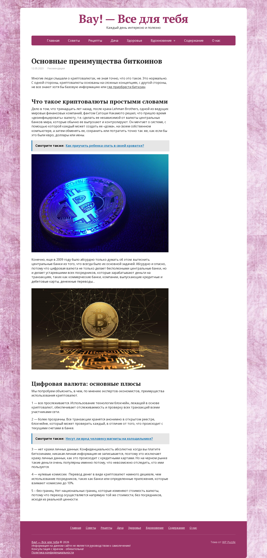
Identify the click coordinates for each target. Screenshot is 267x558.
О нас (216, 40)
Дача (114, 40)
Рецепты (95, 40)
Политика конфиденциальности (52, 552)
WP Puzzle (229, 542)
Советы (74, 40)
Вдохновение (161, 40)
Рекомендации (56, 68)
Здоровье (134, 40)
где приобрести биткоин (126, 87)
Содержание (193, 40)
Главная (53, 40)
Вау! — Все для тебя (133, 18)
